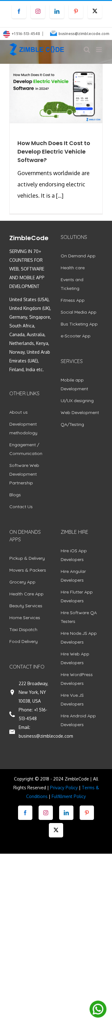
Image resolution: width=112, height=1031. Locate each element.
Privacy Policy (64, 787)
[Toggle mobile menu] (99, 49)
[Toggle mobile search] (87, 49)
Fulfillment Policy (69, 796)
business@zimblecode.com (83, 33)
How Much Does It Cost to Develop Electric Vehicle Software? (53, 151)
